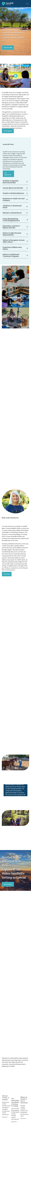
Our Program (8, 131)
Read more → (5, 1117)
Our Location (8, 884)
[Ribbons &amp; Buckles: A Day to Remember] (25, 1093)
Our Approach (7, 174)
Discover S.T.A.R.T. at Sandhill (5, 1097)
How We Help (8, 47)
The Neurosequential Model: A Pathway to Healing (15, 1102)
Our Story (7, 574)
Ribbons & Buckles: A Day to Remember (24, 1100)
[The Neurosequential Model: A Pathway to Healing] (15, 1093)
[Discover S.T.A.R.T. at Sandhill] (6, 1092)
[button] (26, 1089)
